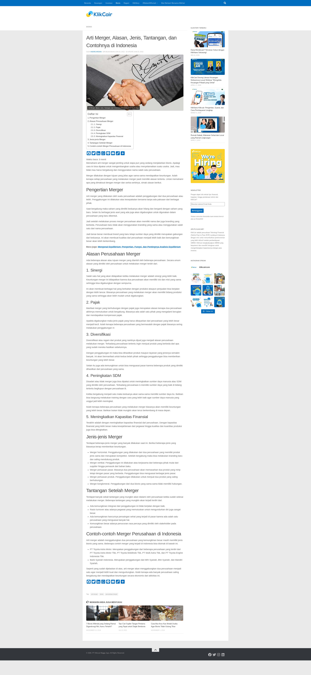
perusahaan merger (111, 594)
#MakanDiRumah (149, 3)
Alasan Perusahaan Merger (101, 121)
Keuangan (98, 3)
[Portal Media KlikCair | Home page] (99, 14)
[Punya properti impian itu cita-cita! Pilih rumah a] (208, 290)
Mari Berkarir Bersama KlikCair (173, 3)
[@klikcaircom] (210, 654)
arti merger (94, 594)
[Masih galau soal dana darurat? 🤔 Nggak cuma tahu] (196, 302)
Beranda (87, 3)
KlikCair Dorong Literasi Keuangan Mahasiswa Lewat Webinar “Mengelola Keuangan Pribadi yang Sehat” (206, 80)
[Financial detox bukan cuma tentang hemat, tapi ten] (208, 278)
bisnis (101, 594)
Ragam (126, 3)
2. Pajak (97, 127)
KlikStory (136, 3)
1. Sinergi (97, 124)
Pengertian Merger (98, 118)
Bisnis (118, 3)
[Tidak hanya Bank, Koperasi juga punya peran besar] (208, 302)
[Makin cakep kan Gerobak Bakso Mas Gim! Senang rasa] (219, 278)
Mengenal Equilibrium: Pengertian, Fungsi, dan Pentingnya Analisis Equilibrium (139, 247)
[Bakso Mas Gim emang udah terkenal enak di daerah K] (219, 290)
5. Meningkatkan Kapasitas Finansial (108, 136)
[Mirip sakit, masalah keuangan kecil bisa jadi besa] (219, 302)
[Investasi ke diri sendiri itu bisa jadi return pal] (196, 290)
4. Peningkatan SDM (102, 133)
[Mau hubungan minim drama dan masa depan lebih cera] (196, 278)
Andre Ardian (96, 52)
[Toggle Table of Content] (128, 114)
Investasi (109, 3)
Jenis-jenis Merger (97, 139)
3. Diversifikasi (100, 130)
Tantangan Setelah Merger (101, 143)
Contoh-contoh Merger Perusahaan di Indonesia (110, 146)
